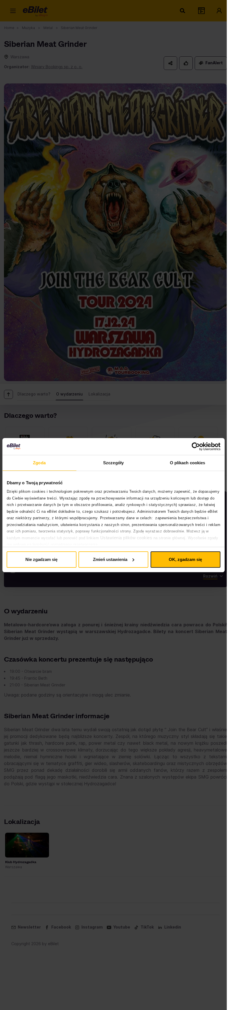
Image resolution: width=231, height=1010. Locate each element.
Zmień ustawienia (110, 559)
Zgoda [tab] (39, 462)
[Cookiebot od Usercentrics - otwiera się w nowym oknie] (195, 446)
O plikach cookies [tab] (187, 462)
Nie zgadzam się (41, 559)
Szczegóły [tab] (113, 462)
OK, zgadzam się (185, 559)
